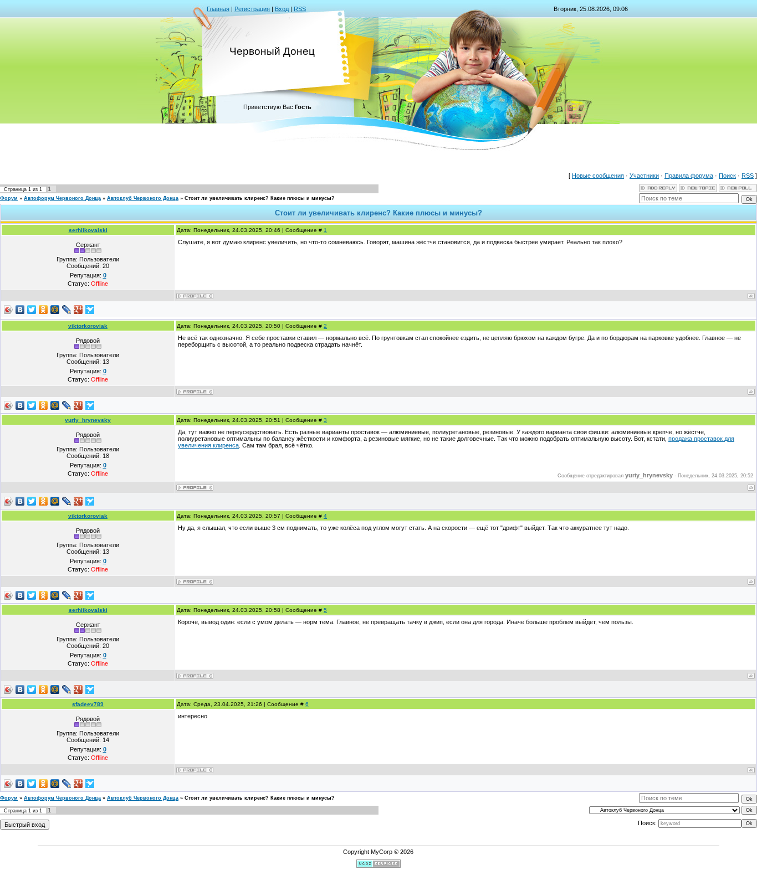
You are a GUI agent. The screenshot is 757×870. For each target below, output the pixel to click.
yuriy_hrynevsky (88, 420)
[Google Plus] (78, 309)
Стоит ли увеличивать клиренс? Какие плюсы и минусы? (260, 198)
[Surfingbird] (90, 309)
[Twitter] (32, 309)
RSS (300, 9)
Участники (644, 175)
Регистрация (252, 9)
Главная (218, 9)
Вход (282, 9)
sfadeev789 (88, 704)
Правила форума (688, 175)
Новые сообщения (598, 175)
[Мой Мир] (55, 309)
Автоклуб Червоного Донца (142, 198)
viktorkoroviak (88, 326)
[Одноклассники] (43, 309)
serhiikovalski (88, 230)
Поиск (727, 175)
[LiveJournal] (67, 309)
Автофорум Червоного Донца (62, 198)
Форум (9, 198)
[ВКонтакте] (20, 309)
